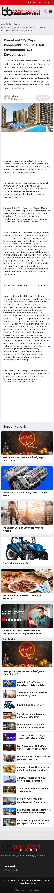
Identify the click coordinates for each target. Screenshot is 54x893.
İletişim (15, 870)
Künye (7, 870)
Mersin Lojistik (33, 890)
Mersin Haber (20, 890)
